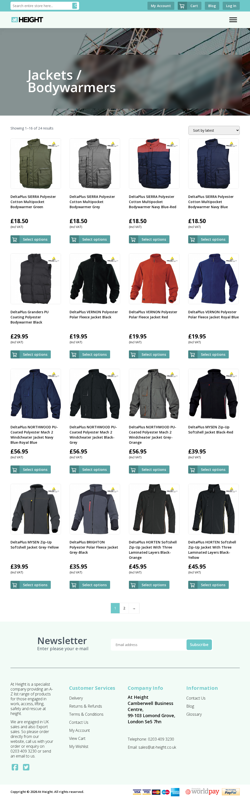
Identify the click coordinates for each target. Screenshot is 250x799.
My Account (79, 730)
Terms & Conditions (86, 714)
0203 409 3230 (161, 739)
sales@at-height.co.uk (157, 747)
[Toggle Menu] (233, 19)
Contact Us (78, 722)
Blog (190, 706)
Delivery (76, 698)
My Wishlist (78, 746)
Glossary (194, 714)
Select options (35, 239)
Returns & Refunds (85, 706)
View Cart (77, 738)
